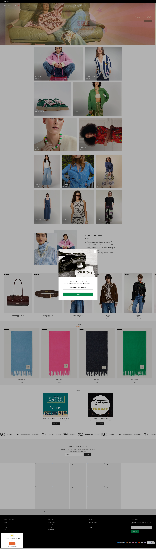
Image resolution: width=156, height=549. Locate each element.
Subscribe (78, 294)
